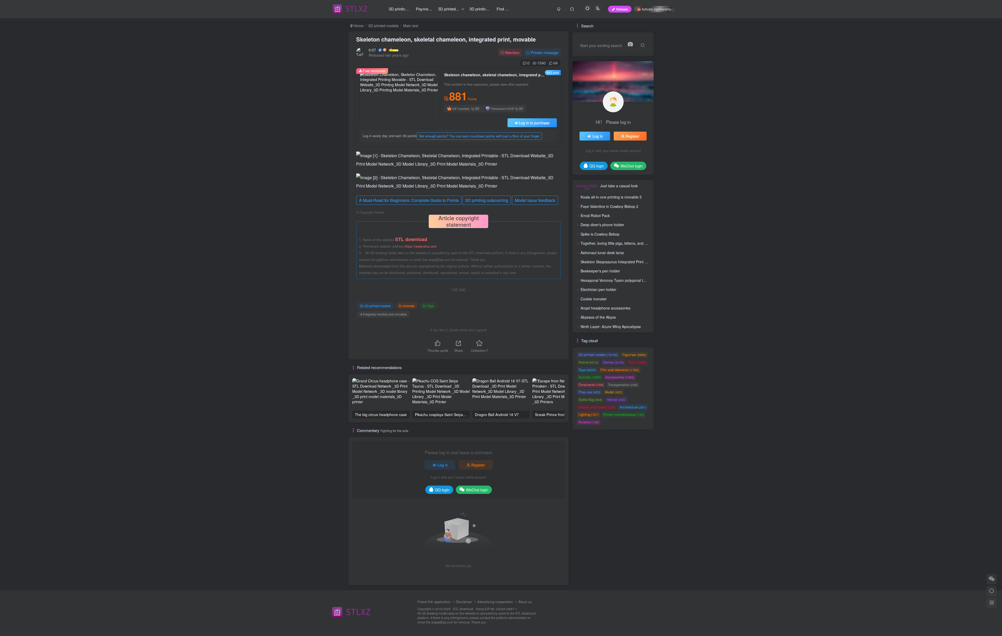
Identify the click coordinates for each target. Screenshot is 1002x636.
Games (613, 362)
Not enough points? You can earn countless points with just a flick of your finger (479, 135)
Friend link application (434, 601)
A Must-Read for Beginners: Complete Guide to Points (409, 200)
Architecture (633, 407)
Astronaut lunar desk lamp (602, 252)
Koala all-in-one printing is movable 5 (611, 197)
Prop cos (589, 391)
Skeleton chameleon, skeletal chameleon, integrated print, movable (446, 39)
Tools (637, 362)
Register (478, 465)
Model (613, 391)
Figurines (634, 354)
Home (358, 25)
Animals (409, 306)
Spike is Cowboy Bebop (600, 234)
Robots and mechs (596, 407)
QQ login (442, 489)
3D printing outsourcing (486, 200)
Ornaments (591, 384)
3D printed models (383, 25)
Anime (588, 362)
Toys (430, 306)
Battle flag (590, 399)
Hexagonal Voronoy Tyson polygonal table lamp (620, 280)
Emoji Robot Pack (595, 215)
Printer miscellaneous (623, 414)
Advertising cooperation (495, 601)
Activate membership (656, 9)
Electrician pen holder (598, 289)
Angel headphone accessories (605, 308)
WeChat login (477, 489)
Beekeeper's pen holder (600, 270)
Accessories (619, 377)
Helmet (616, 399)
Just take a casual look (619, 185)
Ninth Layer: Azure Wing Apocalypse (611, 326)
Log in (443, 465)
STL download (463, 609)
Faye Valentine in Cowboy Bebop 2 (609, 206)
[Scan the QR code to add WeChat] (991, 579)
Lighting (588, 414)
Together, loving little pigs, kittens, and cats (616, 243)
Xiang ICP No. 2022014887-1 (496, 609)
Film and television (619, 369)
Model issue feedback (535, 200)
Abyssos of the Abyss (598, 317)
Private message (544, 52)
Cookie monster (594, 298)
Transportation (623, 384)
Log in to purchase (534, 122)
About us (525, 601)
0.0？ (373, 49)
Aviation (588, 421)
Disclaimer (464, 601)
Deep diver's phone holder (602, 224)
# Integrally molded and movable (383, 314)
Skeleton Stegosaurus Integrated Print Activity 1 (620, 261)
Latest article (587, 185)
